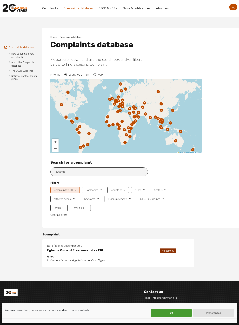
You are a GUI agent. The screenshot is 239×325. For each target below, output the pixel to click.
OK (171, 312)
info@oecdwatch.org (164, 297)
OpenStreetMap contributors (194, 152)
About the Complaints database (22, 64)
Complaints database (78, 8)
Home (53, 37)
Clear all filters (58, 215)
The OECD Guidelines (22, 71)
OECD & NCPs (108, 8)
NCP (100, 74)
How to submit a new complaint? (22, 55)
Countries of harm (79, 74)
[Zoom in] (55, 142)
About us (162, 8)
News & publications (136, 8)
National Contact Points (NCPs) (24, 78)
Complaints (50, 8)
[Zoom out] (55, 148)
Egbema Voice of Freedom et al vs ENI (75, 250)
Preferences (213, 312)
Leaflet (181, 152)
